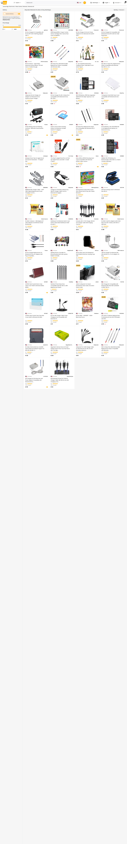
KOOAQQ (96, 93)
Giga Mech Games (69, 345)
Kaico (97, 156)
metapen (45, 156)
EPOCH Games (44, 61)
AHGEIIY (71, 124)
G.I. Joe (96, 61)
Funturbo (96, 219)
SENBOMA (45, 187)
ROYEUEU (122, 313)
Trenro (46, 250)
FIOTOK (71, 93)
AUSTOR (122, 187)
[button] (95, 3)
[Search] (84, 2)
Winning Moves (95, 187)
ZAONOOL (70, 219)
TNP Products (120, 250)
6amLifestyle (70, 376)
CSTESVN (45, 376)
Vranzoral (96, 30)
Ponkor (46, 124)
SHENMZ (122, 156)
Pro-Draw (71, 156)
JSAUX (96, 282)
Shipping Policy (6, 19)
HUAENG (122, 124)
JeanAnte (45, 345)
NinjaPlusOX (70, 250)
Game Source (44, 219)
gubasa (46, 30)
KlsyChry (122, 93)
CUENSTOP (70, 313)
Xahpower (70, 61)
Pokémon (96, 313)
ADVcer (96, 250)
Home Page (5, 6)
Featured (121, 10)
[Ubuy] (4, 2)
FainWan (71, 282)
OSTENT (46, 282)
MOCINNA (70, 30)
